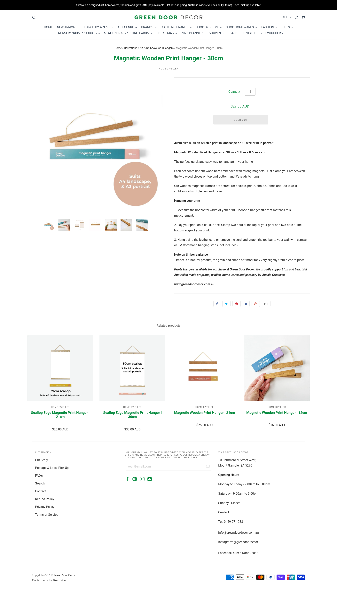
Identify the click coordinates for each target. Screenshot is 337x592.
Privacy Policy (44, 507)
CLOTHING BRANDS (175, 27)
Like (216, 304)
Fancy (246, 304)
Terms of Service (46, 514)
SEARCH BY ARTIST (97, 27)
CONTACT (248, 33)
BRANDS (147, 27)
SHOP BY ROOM (207, 27)
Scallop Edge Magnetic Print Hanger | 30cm (132, 415)
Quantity (234, 91)
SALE (233, 33)
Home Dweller (168, 68)
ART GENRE (126, 27)
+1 (256, 304)
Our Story (41, 460)
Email (266, 304)
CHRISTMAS (165, 33)
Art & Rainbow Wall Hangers (157, 48)
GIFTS (286, 27)
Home (118, 48)
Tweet (226, 304)
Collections (130, 48)
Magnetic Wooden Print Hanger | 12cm (276, 413)
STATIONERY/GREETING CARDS (127, 33)
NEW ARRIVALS (67, 27)
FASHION (268, 27)
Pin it (236, 304)
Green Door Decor (64, 575)
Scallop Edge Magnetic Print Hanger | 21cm (60, 415)
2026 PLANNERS (193, 33)
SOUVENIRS (217, 33)
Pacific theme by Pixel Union (49, 580)
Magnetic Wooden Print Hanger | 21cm (204, 413)
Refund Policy (44, 499)
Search (40, 483)
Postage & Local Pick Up (52, 468)
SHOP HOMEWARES (240, 27)
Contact (40, 491)
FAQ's (39, 475)
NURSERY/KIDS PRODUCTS (78, 33)
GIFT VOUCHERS (271, 33)
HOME (48, 27)
